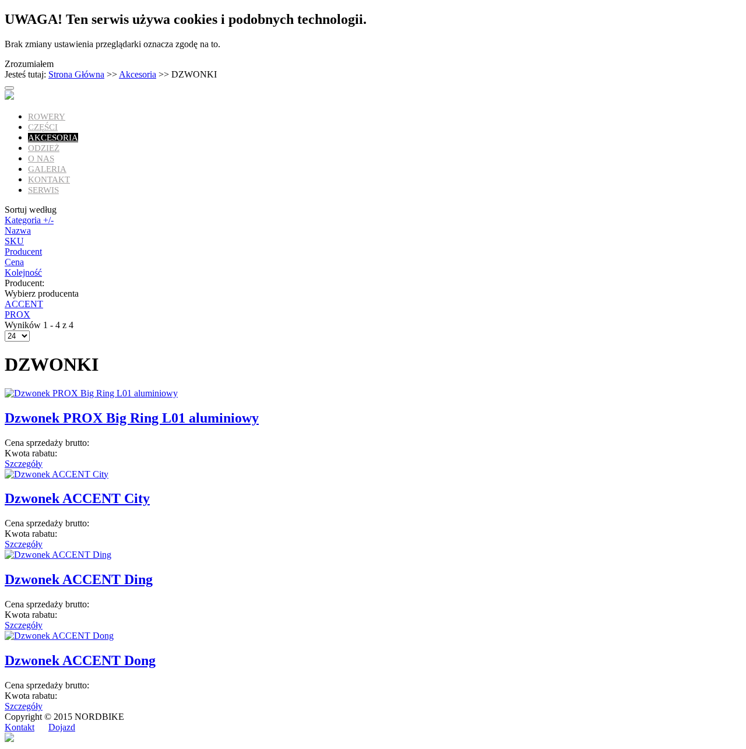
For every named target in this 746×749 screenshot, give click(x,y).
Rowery (46, 116)
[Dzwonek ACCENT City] (56, 474)
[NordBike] (9, 96)
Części (43, 127)
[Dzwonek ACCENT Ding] (58, 555)
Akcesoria (137, 74)
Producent (23, 251)
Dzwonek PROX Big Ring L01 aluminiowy (132, 418)
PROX (17, 314)
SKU (14, 241)
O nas (41, 158)
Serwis (43, 190)
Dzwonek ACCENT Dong (80, 660)
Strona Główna (76, 74)
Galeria (47, 169)
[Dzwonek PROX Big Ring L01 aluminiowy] (91, 393)
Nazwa (18, 230)
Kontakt (49, 179)
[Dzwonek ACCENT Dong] (59, 636)
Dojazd (61, 727)
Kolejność (23, 272)
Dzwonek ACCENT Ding (79, 579)
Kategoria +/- (29, 220)
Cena (14, 262)
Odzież (43, 148)
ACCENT (24, 304)
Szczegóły (24, 464)
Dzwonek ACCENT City (77, 498)
